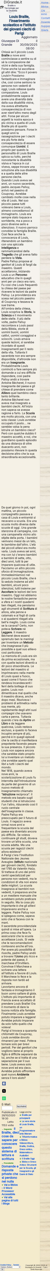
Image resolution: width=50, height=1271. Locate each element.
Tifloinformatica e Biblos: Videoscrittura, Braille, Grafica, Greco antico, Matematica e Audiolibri (28, 1146)
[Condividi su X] (4, 1091)
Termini (16, 1265)
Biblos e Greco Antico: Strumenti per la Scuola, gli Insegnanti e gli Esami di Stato (27, 1167)
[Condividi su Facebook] (4, 1083)
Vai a (10, 1189)
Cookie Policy (5, 1265)
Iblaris (44, 30)
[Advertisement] (25, 481)
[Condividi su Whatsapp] (4, 1098)
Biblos (44, 6)
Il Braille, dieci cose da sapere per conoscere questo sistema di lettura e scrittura (10, 1144)
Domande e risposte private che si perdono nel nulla (10, 1172)
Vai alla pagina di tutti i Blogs (10, 1200)
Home (44, 2)
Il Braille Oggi (26, 1158)
